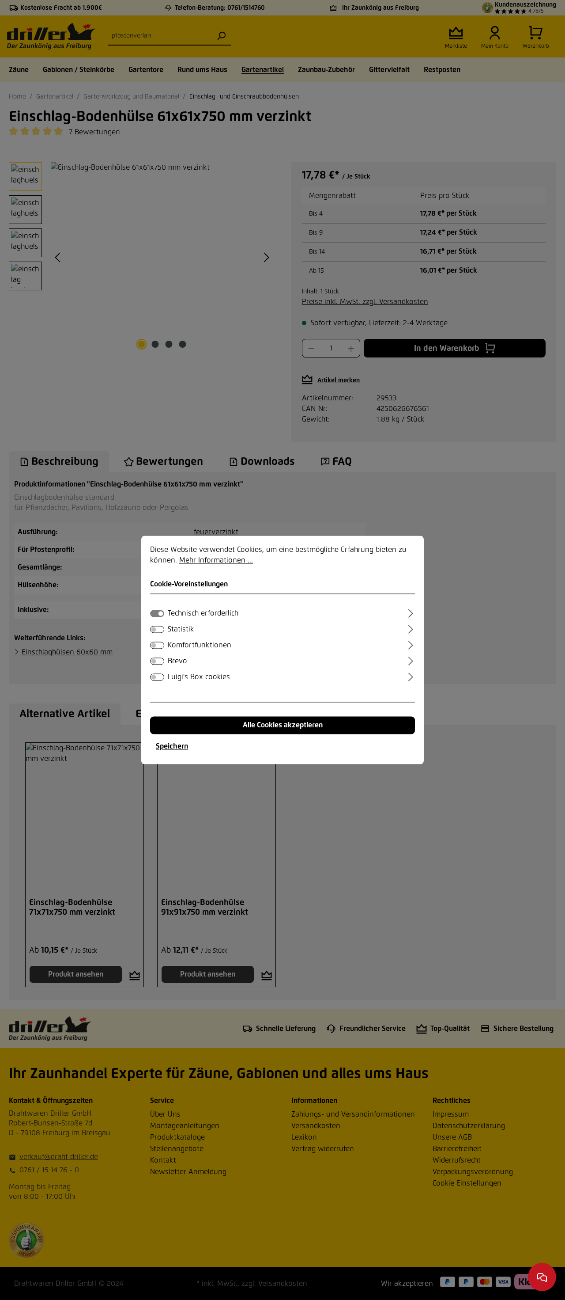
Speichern (172, 746)
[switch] (157, 629)
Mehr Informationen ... (216, 560)
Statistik (181, 629)
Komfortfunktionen (199, 645)
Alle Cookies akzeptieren (283, 725)
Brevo (177, 661)
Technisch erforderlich (203, 613)
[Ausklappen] (411, 612)
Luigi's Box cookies (199, 677)
